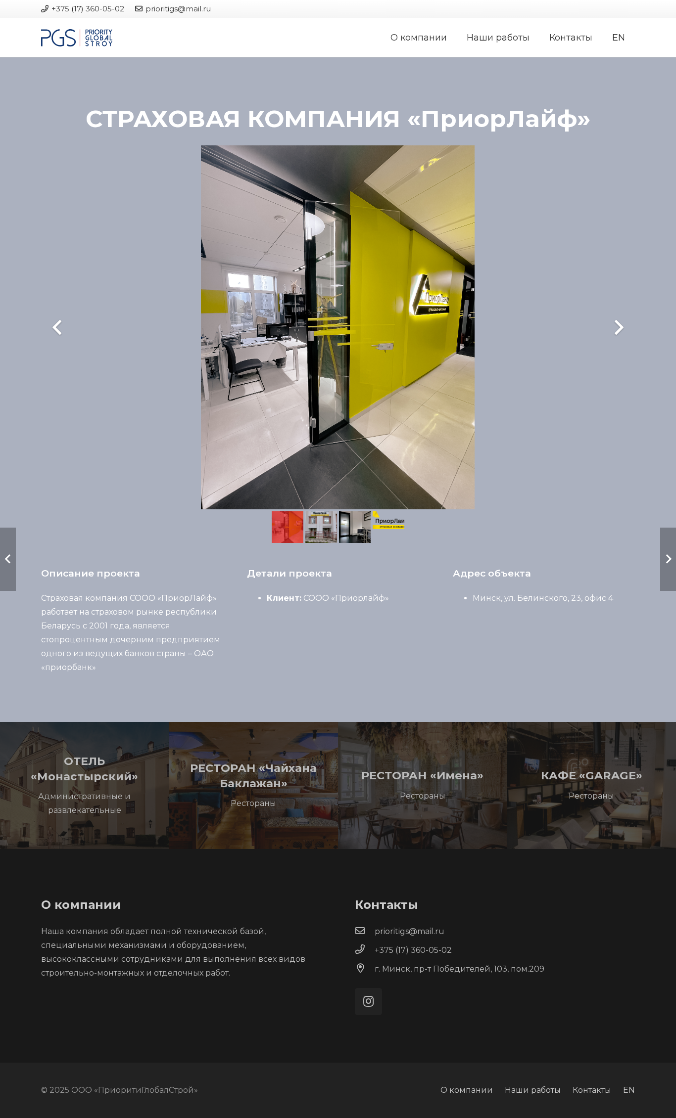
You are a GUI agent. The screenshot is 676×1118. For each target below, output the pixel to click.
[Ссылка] (76, 37)
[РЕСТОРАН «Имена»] (422, 785)
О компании (466, 1090)
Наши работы (533, 1090)
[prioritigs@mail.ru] (365, 932)
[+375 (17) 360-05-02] (365, 950)
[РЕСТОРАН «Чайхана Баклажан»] (253, 785)
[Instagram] (368, 1001)
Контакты (592, 1090)
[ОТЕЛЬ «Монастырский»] (84, 785)
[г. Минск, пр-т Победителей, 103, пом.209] (365, 969)
